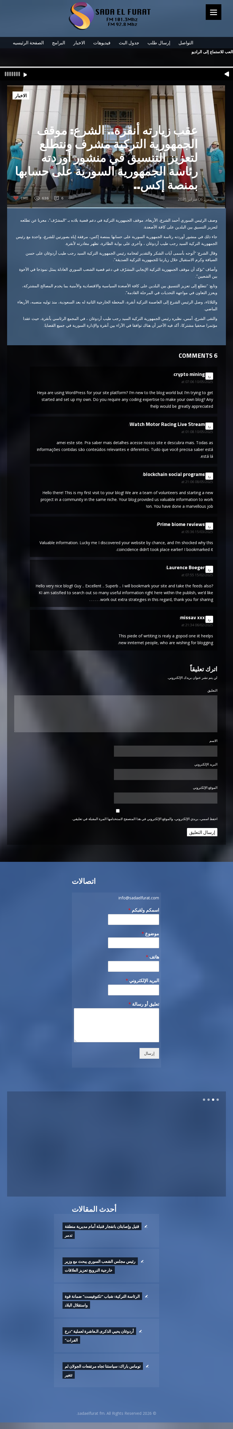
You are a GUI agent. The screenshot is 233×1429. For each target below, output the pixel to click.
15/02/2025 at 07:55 (197, 575)
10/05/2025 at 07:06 (197, 381)
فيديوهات (102, 42)
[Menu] (213, 12)
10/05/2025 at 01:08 (197, 431)
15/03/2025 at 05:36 (197, 531)
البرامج (58, 42)
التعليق (212, 690)
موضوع (150, 934)
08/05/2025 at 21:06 (197, 481)
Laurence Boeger (186, 567)
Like (24, 198)
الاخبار (79, 42)
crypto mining (189, 374)
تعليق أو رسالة (143, 1004)
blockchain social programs (174, 474)
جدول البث (129, 42)
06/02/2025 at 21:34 (197, 625)
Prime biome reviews (181, 524)
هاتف (152, 957)
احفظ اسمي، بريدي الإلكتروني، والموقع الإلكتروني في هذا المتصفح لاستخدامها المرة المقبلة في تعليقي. (144, 818)
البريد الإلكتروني (205, 764)
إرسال (149, 1053)
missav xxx (192, 617)
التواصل (185, 42)
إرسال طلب (158, 42)
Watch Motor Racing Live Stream (167, 424)
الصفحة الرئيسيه (28, 42)
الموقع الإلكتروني (205, 787)
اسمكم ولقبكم (143, 910)
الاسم (213, 740)
